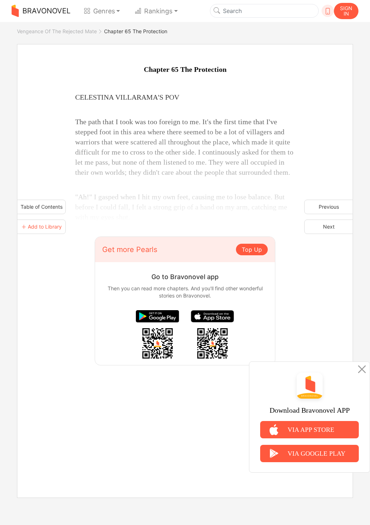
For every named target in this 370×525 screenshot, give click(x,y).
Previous (329, 207)
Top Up (252, 249)
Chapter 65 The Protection (135, 31)
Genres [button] (104, 11)
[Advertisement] (185, 416)
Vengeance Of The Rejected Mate (57, 31)
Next (329, 227)
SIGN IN (346, 11)
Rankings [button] (158, 11)
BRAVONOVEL (46, 10)
